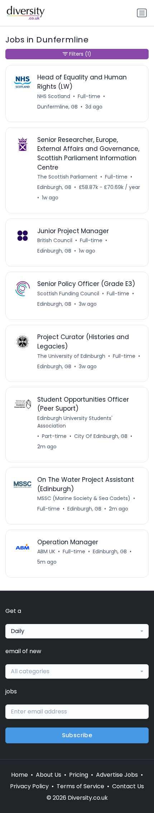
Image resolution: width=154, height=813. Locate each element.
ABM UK (46, 551)
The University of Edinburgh (71, 356)
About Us (48, 775)
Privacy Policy (29, 786)
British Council (54, 240)
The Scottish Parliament (67, 176)
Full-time (89, 96)
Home (19, 775)
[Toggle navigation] (142, 13)
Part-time (54, 436)
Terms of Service (80, 786)
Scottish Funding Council (68, 293)
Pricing (78, 775)
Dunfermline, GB (57, 106)
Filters (80, 53)
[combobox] (77, 631)
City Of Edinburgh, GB (100, 436)
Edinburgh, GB (54, 187)
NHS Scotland (53, 96)
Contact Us (128, 786)
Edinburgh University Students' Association (74, 422)
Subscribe (77, 735)
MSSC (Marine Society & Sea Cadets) (83, 498)
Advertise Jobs (117, 775)
